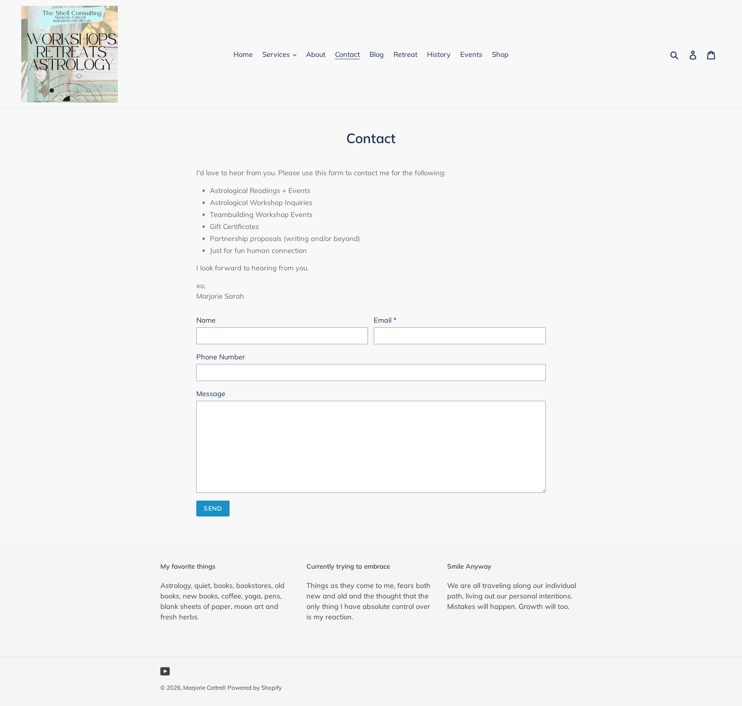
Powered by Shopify (255, 687)
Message (210, 393)
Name (206, 320)
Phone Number (220, 356)
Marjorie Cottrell (204, 687)
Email (385, 320)
